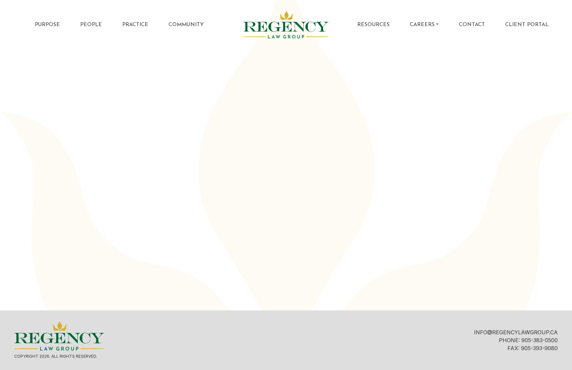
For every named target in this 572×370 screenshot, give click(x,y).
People (91, 24)
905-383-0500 (539, 340)
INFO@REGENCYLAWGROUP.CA (516, 332)
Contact (472, 24)
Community (186, 24)
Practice (135, 24)
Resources (373, 24)
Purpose (47, 24)
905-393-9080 (539, 348)
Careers (422, 24)
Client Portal (526, 24)
